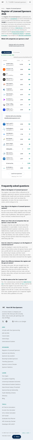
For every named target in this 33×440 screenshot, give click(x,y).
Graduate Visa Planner (8, 418)
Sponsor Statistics (7, 367)
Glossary (4, 395)
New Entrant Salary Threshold (11, 387)
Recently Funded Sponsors (10, 359)
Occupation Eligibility (8, 379)
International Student (8, 341)
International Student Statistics (11, 384)
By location (17, 52)
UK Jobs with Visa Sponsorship (11, 330)
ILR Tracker (5, 416)
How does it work (6, 435)
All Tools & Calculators (8, 407)
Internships (5, 338)
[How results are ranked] (31, 57)
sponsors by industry (18, 33)
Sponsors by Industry (8, 353)
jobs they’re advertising (25, 35)
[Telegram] (6, 321)
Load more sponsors (16, 173)
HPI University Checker (8, 421)
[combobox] (17, 2)
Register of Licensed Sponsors (11, 350)
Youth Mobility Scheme (9, 393)
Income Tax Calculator (8, 410)
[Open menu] (30, 2)
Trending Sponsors (7, 361)
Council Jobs (5, 336)
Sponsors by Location (8, 356)
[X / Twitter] (3, 321)
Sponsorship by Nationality (10, 390)
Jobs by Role (5, 333)
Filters (18, 437)
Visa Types (5, 376)
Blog (3, 398)
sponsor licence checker (18, 31)
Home (2, 8)
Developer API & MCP (8, 424)
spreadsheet (14, 18)
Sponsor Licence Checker (9, 364)
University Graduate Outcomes (11, 381)
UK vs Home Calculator (8, 413)
